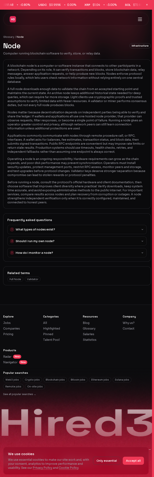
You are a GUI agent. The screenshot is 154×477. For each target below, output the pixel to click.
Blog (86, 323)
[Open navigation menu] (140, 19)
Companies (11, 328)
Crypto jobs (32, 379)
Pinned (48, 334)
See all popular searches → (19, 394)
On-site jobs (35, 386)
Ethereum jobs (100, 379)
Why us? (129, 323)
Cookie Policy (68, 468)
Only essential (106, 461)
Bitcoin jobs (78, 379)
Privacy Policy (42, 468)
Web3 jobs (12, 379)
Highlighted (51, 328)
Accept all (133, 461)
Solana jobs (122, 379)
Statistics (89, 340)
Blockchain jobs (55, 379)
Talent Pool (51, 340)
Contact (128, 328)
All (45, 323)
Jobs (7, 323)
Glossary (8, 36)
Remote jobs (13, 386)
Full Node (15, 279)
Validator (32, 279)
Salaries (88, 334)
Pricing (8, 334)
